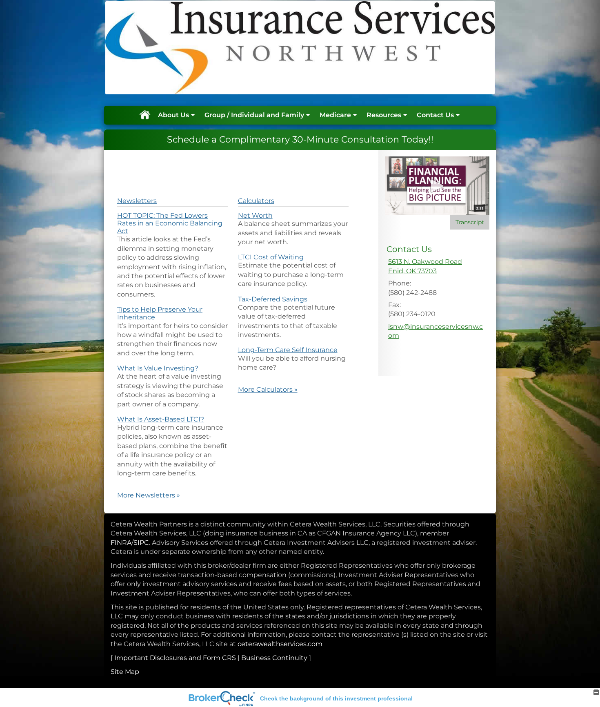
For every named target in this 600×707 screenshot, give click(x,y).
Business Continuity (274, 658)
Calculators (256, 201)
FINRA (121, 542)
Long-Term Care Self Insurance (288, 350)
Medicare (335, 115)
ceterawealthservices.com (280, 644)
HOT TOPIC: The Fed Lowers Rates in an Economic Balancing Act (169, 223)
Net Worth (255, 215)
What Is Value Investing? (157, 368)
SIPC (141, 542)
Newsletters (137, 201)
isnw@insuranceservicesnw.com (435, 331)
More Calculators (268, 389)
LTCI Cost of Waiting (271, 257)
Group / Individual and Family (254, 115)
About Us (173, 115)
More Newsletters (148, 495)
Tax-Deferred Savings (272, 299)
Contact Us (435, 115)
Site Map (125, 672)
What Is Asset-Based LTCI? (160, 419)
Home (144, 115)
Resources (384, 115)
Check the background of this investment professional (336, 698)
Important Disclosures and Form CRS (175, 658)
